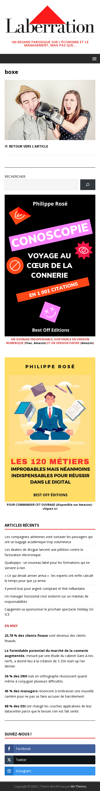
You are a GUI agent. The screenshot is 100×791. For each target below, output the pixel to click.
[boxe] (50, 137)
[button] (93, 58)
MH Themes (78, 786)
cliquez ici (50, 509)
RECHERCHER (15, 176)
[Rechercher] (87, 184)
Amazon (40, 343)
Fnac (28, 343)
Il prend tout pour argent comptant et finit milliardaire (45, 588)
